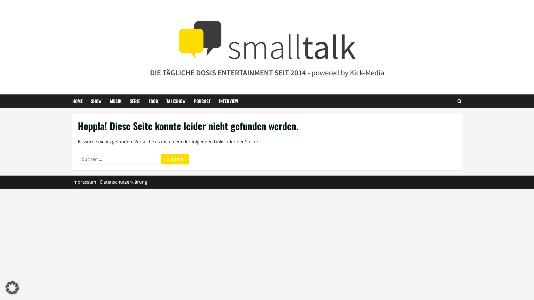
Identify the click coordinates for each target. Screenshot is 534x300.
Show (96, 101)
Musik (116, 101)
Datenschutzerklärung (123, 182)
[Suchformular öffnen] (460, 101)
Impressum (84, 182)
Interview (228, 101)
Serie (135, 101)
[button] (12, 288)
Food (153, 101)
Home (77, 101)
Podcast (202, 101)
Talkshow (176, 101)
